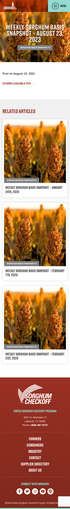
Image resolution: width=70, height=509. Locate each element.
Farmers (35, 439)
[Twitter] (27, 491)
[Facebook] (19, 491)
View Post (35, 158)
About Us (35, 470)
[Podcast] (50, 491)
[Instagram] (35, 491)
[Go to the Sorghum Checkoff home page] (10, 5)
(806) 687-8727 (39, 425)
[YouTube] (43, 491)
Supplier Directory (35, 464)
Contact (35, 458)
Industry (35, 451)
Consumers (35, 445)
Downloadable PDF (17, 83)
